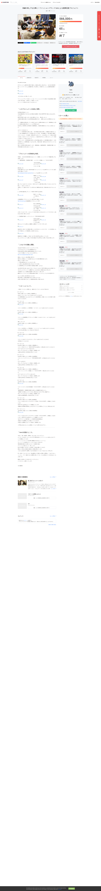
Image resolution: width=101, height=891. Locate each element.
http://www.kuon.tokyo (65, 103)
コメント (51, 77)
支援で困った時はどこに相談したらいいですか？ (67, 289)
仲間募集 (44, 77)
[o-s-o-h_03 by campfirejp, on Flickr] (26, 164)
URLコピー (40, 42)
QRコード (53, 42)
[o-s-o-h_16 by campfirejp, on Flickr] (48, 220)
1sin (48, 10)
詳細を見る (62, 131)
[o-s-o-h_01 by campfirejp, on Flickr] (37, 91)
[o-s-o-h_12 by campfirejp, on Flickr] (48, 204)
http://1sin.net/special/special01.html (25, 254)
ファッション (52, 10)
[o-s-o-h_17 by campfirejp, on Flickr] (37, 226)
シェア (28, 42)
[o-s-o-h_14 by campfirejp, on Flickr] (48, 208)
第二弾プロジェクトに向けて (35, 480)
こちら (71, 296)
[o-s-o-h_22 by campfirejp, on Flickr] (37, 336)
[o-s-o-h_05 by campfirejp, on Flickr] (26, 176)
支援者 (36, 77)
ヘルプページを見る (71, 292)
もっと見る (52, 477)
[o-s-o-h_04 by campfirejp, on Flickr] (48, 164)
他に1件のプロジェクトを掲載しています (71, 94)
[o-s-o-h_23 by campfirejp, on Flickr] (37, 383)
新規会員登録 (97, 2)
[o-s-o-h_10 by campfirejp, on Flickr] (48, 195)
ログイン (92, 2)
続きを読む (80, 101)
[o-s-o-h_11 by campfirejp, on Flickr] (26, 204)
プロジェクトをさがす (56, 2)
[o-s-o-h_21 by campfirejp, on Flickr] (37, 325)
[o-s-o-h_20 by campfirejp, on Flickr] (37, 314)
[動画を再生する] (37, 27)
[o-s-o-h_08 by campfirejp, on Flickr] (48, 180)
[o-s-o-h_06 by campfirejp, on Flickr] (48, 176)
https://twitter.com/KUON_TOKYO (67, 107)
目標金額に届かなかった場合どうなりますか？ (66, 287)
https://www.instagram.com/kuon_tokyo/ (68, 105)
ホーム (21, 77)
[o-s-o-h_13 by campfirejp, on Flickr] (26, 208)
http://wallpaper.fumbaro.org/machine (25, 173)
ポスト (21, 42)
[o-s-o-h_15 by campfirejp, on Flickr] (26, 220)
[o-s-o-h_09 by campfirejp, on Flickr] (26, 195)
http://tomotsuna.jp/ (22, 201)
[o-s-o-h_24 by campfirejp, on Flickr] (37, 412)
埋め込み (47, 42)
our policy (59, 889)
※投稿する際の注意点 (52, 524)
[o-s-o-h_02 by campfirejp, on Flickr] (37, 93)
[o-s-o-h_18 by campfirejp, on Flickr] (37, 233)
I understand (72, 888)
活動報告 (29, 77)
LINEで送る (34, 42)
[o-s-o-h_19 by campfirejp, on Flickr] (37, 304)
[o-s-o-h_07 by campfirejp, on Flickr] (26, 180)
